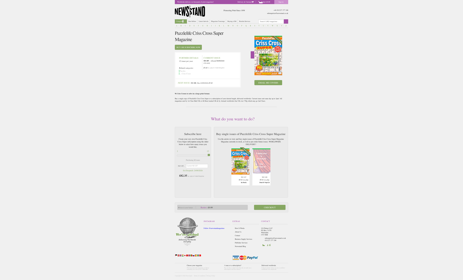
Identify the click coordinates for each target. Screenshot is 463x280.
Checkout (270, 207)
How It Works (240, 228)
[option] (268, 55)
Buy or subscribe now (188, 47)
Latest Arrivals (203, 21)
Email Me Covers (268, 82)
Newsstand (189, 276)
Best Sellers (192, 21)
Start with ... (181, 166)
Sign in (281, 2)
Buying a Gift (232, 21)
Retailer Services (244, 21)
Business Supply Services (243, 239)
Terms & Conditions (199, 276)
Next (252, 55)
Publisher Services (241, 243)
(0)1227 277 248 (270, 240)
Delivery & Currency (245, 2)
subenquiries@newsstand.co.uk (277, 13)
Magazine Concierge (218, 21)
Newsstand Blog (240, 246)
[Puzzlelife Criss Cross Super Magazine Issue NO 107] (268, 56)
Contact (237, 235)
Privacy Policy (211, 276)
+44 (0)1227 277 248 (281, 10)
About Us (238, 232)
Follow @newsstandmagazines (214, 228)
